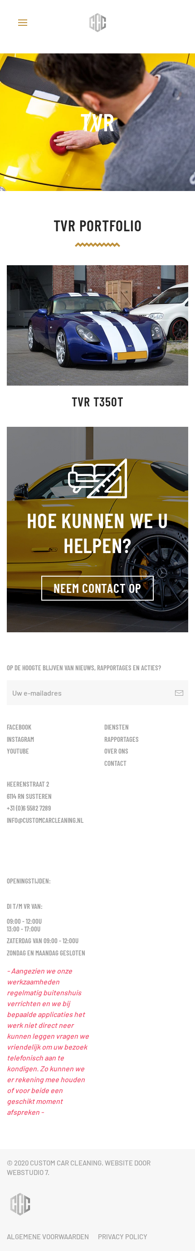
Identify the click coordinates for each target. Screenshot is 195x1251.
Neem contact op (97, 588)
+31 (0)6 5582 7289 (29, 808)
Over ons (116, 751)
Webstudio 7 (27, 1172)
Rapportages (121, 739)
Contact (115, 763)
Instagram (20, 739)
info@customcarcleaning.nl (45, 820)
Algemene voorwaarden (48, 1236)
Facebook (19, 727)
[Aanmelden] (179, 692)
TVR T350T (98, 401)
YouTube (18, 751)
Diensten (116, 727)
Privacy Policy (122, 1236)
